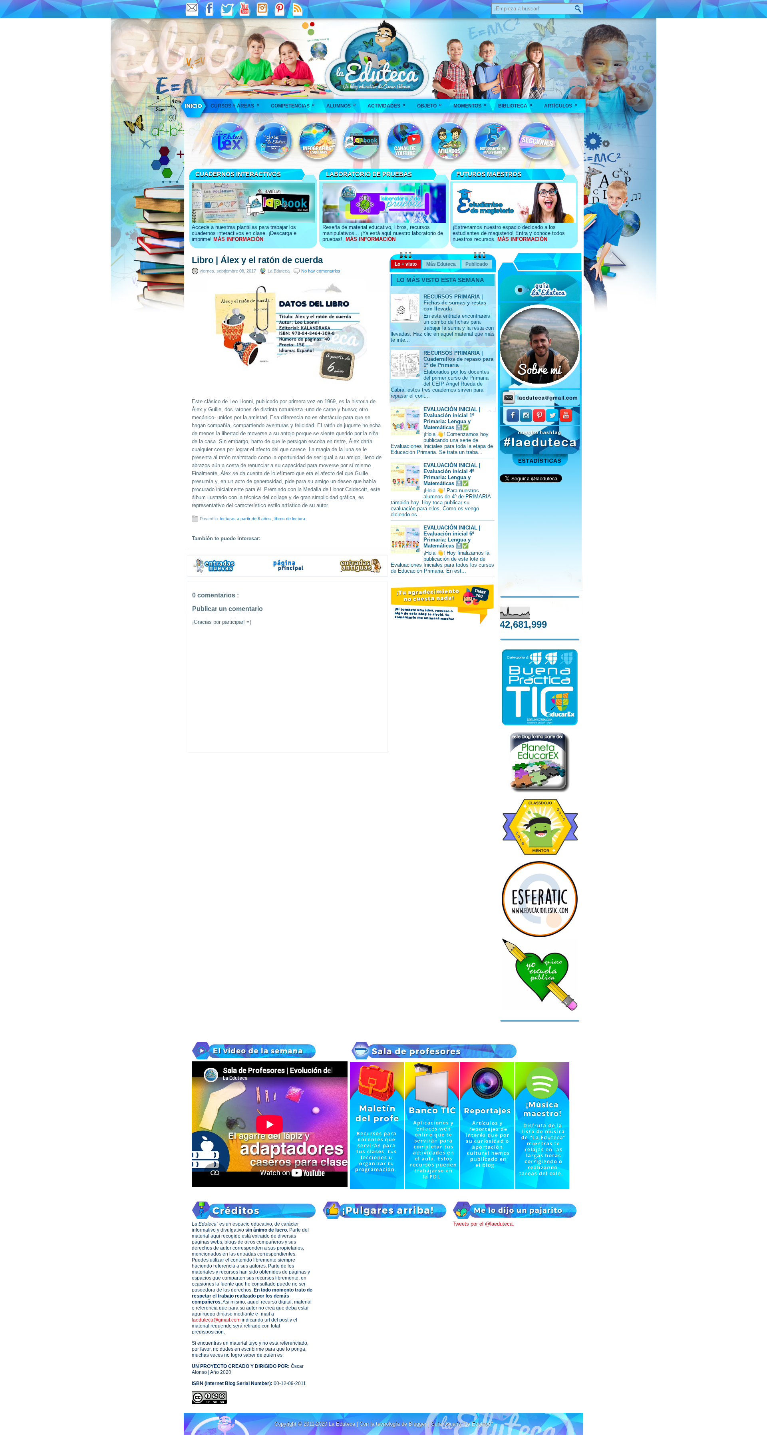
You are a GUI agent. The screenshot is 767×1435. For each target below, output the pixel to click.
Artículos (560, 105)
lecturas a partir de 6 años (246, 518)
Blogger (418, 1424)
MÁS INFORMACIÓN (238, 239)
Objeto (429, 105)
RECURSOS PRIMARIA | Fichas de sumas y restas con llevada (454, 303)
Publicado (476, 264)
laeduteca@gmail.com (216, 1320)
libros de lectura (289, 518)
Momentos (470, 105)
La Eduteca (343, 1424)
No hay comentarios (320, 271)
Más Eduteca (441, 264)
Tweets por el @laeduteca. (483, 1224)
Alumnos (341, 105)
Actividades (386, 105)
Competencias (293, 105)
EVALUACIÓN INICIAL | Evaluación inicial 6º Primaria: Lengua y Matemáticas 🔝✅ (452, 537)
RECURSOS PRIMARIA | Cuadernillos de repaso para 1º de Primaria (458, 359)
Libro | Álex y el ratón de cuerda (257, 260)
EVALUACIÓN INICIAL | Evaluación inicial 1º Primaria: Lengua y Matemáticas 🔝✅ (452, 418)
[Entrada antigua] (361, 571)
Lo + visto (406, 264)
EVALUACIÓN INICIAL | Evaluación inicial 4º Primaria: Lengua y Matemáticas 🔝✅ (452, 474)
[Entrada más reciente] (214, 571)
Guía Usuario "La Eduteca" (462, 1424)
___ (194, 106)
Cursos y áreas (235, 105)
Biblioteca (515, 105)
